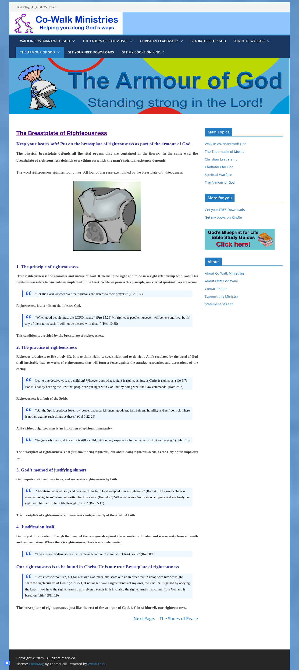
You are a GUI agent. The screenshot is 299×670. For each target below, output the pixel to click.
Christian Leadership (159, 41)
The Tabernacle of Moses (105, 41)
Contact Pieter (216, 288)
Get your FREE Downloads (91, 52)
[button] (72, 41)
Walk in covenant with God (45, 41)
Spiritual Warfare (249, 41)
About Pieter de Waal (221, 281)
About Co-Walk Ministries (224, 273)
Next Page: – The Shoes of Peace (166, 618)
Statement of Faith (219, 304)
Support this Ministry (221, 296)
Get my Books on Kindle (142, 52)
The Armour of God (37, 52)
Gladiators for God (208, 41)
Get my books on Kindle (223, 217)
